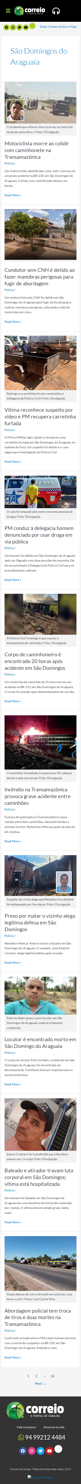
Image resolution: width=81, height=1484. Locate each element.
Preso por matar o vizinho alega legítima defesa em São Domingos (40, 922)
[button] (8, 11)
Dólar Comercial (51, 26)
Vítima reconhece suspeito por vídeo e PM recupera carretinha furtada (40, 416)
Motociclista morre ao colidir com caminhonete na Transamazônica (37, 150)
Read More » (13, 195)
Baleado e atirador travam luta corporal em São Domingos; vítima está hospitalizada (39, 1177)
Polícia (9, 163)
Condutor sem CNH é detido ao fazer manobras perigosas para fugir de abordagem (40, 276)
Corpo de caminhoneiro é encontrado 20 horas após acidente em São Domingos (35, 661)
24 (52, 1376)
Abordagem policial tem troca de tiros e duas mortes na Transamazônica (38, 1317)
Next (40, 1383)
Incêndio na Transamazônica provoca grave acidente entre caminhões (38, 796)
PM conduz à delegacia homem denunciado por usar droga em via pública (39, 535)
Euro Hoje (69, 26)
